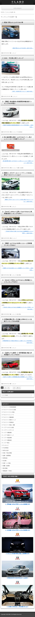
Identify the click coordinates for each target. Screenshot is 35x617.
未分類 (4, 460)
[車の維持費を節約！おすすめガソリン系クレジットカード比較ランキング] (11, 151)
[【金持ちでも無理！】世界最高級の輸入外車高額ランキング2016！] (11, 370)
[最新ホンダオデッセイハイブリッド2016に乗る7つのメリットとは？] (11, 190)
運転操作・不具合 (7, 470)
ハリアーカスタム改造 (8, 427)
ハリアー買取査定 (7, 440)
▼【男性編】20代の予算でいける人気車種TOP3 (17, 504)
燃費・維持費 (20, 167)
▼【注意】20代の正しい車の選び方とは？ (17, 606)
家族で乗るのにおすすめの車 (13, 22)
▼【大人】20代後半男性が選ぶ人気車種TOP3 (17, 553)
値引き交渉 (5, 450)
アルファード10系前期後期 (9, 407)
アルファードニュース (8, 414)
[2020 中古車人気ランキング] (11, 75)
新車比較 (5, 458)
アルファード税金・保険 (9, 425)
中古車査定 (19, 132)
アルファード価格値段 (8, 417)
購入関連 (19, 275)
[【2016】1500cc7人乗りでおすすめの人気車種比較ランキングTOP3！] (11, 224)
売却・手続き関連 (7, 453)
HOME (2, 12)
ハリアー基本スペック (8, 435)
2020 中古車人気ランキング (13, 58)
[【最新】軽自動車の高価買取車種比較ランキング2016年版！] (11, 118)
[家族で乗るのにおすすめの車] (11, 39)
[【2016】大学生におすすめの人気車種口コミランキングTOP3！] (11, 298)
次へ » (18, 387)
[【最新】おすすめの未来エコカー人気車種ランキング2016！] (11, 258)
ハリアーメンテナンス (8, 430)
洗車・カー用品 (7, 463)
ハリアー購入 (6, 442)
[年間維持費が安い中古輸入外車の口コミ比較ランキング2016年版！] (11, 331)
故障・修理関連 (7, 455)
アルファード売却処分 (8, 422)
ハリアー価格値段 (7, 432)
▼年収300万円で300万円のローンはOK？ (17, 578)
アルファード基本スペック (9, 419)
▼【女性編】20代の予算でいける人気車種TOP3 (17, 530)
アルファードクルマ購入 (9, 412)
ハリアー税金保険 (7, 437)
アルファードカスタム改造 (9, 409)
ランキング (13, 53)
